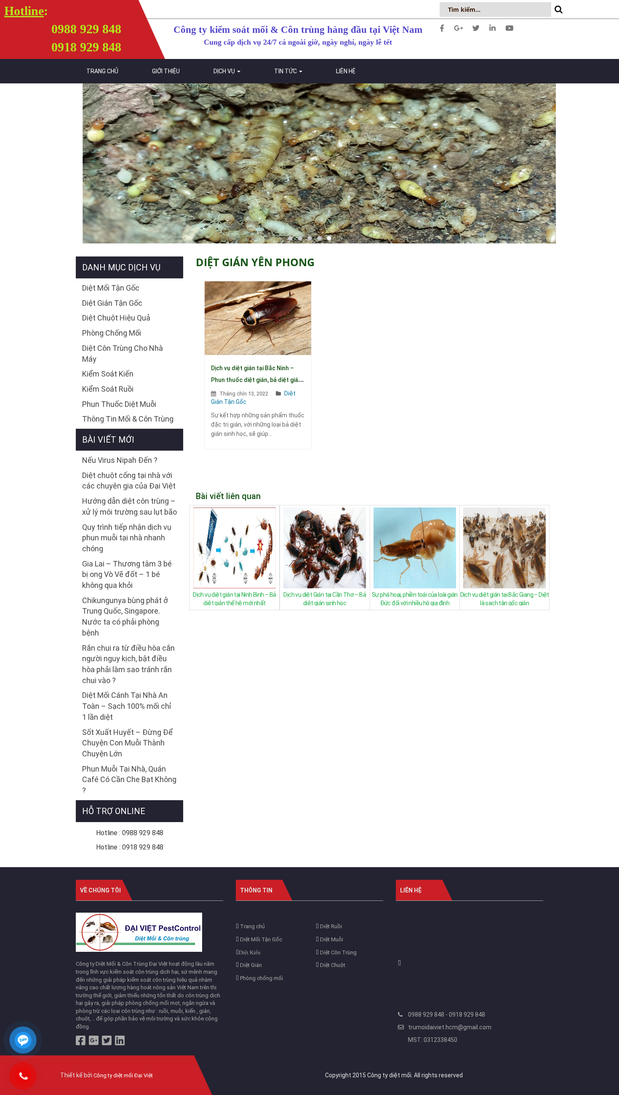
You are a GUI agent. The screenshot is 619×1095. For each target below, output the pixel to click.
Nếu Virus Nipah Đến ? (119, 460)
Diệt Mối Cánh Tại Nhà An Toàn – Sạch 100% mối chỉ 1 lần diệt (126, 706)
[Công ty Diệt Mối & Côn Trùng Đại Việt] (139, 932)
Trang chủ (102, 71)
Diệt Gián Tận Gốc (112, 303)
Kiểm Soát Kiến (107, 373)
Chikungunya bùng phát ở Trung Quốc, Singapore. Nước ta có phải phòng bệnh (125, 616)
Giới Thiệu (166, 71)
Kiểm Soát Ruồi (107, 389)
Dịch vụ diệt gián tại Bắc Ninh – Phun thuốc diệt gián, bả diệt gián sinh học (256, 380)
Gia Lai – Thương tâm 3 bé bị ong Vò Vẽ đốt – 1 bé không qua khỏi (127, 574)
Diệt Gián (250, 965)
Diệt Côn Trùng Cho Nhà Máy (122, 353)
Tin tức (286, 71)
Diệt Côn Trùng (338, 952)
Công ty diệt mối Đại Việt (123, 1075)
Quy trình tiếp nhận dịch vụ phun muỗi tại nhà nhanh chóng (126, 538)
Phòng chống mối (261, 978)
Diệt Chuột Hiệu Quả (116, 317)
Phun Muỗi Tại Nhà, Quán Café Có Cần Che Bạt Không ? (129, 779)
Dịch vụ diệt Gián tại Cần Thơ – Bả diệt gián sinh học (324, 598)
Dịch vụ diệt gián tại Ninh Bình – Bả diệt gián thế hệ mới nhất (234, 598)
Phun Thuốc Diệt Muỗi (119, 404)
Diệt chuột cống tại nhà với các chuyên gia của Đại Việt (129, 481)
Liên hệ (345, 71)
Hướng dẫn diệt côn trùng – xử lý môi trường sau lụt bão (129, 506)
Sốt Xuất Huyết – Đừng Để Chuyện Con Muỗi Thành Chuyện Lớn (127, 743)
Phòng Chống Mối (111, 332)
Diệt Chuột (332, 965)
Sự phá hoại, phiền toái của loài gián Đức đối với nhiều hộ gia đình (415, 598)
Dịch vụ (224, 71)
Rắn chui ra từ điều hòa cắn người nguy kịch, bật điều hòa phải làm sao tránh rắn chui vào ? (128, 664)
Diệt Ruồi (330, 926)
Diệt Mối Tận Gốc (110, 287)
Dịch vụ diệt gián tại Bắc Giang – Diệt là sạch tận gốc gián (504, 598)
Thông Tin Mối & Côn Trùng (127, 418)
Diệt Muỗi (331, 939)
